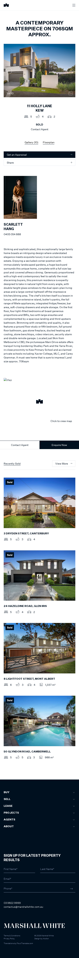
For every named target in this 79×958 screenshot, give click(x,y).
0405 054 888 (12, 234)
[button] (39, 402)
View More (61, 463)
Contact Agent (19, 444)
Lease (8, 806)
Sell (7, 799)
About (9, 826)
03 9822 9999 (12, 902)
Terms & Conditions (12, 935)
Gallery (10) (31, 142)
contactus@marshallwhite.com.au (23, 906)
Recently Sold (12, 463)
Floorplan (48, 142)
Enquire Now (59, 444)
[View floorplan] (70, 93)
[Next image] (70, 71)
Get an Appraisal (17, 154)
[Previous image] (9, 71)
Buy (6, 792)
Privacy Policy (9, 938)
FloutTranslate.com (25, 943)
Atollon (46, 938)
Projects (11, 813)
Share (10, 162)
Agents (9, 819)
